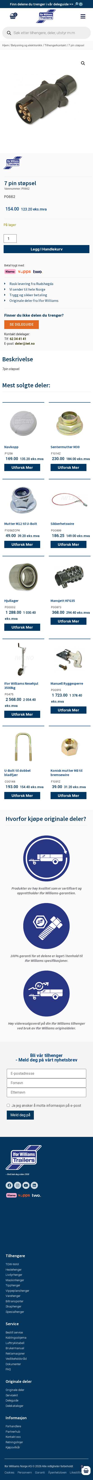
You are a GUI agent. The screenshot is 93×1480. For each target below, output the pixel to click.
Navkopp (11, 447)
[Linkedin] (34, 1185)
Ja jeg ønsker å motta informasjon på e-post (45, 1105)
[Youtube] (26, 1185)
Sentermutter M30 (65, 447)
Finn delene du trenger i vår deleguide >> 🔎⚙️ (46, 4)
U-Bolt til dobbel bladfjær (17, 772)
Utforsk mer (22, 467)
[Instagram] (17, 1185)
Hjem (5, 45)
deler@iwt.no (25, 343)
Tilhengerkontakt (55, 45)
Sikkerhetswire (62, 523)
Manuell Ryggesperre (67, 683)
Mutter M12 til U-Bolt (20, 523)
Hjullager (11, 600)
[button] (85, 16)
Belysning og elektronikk (26, 45)
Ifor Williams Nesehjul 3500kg (21, 685)
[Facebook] (9, 1185)
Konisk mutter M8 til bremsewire (66, 772)
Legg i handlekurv (47, 249)
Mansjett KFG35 (63, 600)
